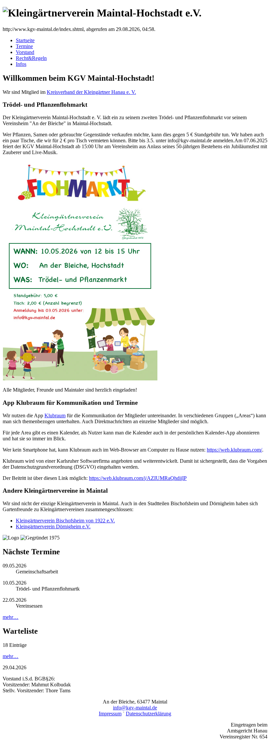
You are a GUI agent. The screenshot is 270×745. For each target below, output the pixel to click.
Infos (21, 64)
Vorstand (25, 52)
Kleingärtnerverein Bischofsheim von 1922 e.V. (65, 520)
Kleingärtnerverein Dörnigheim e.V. (53, 526)
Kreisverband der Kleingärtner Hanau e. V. (91, 92)
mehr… (10, 617)
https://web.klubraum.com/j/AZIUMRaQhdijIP (138, 478)
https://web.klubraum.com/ (234, 450)
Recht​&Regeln (31, 58)
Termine (24, 46)
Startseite (25, 40)
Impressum (110, 713)
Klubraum (55, 415)
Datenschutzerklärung (148, 713)
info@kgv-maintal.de (135, 707)
